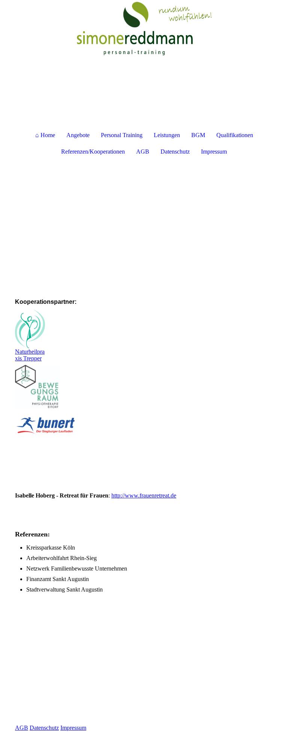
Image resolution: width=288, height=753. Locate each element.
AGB (142, 151)
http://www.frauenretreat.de (143, 495)
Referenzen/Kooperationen (93, 151)
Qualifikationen (234, 135)
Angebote (78, 135)
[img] (144, 28)
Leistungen (167, 135)
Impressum (214, 151)
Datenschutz (175, 151)
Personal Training (121, 135)
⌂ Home (45, 135)
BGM (198, 135)
